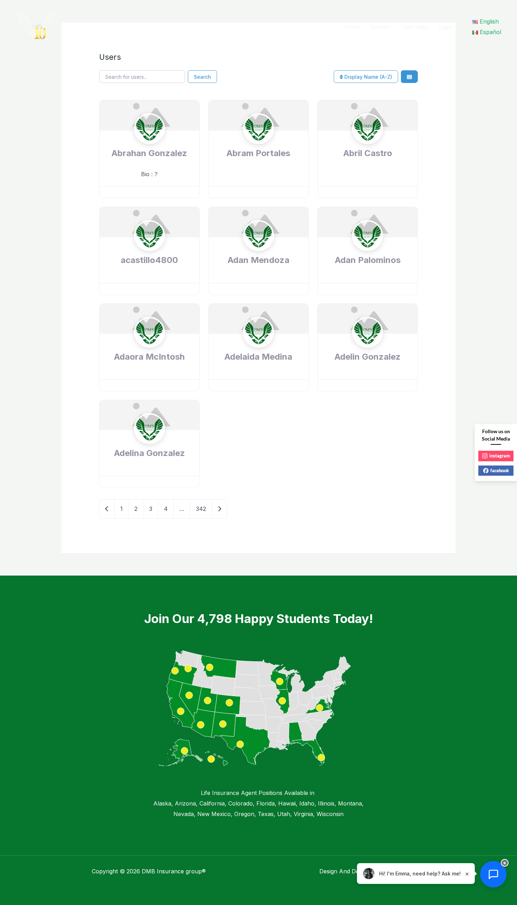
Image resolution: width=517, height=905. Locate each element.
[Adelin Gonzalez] (367, 345)
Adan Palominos (368, 260)
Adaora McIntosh (149, 357)
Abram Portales (258, 153)
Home (352, 27)
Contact (380, 27)
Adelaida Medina (258, 357)
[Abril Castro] (367, 142)
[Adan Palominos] (367, 249)
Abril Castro (367, 153)
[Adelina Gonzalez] (149, 441)
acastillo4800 (149, 260)
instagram (499, 455)
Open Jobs (414, 27)
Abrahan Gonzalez (149, 153)
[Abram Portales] (258, 142)
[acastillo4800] (149, 249)
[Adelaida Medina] (258, 345)
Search (202, 77)
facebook (499, 470)
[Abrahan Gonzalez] (149, 142)
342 (201, 508)
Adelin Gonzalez (367, 357)
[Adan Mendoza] (258, 249)
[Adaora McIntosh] (149, 345)
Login (446, 27)
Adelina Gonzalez (149, 453)
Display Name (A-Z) (367, 77)
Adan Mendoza (258, 260)
